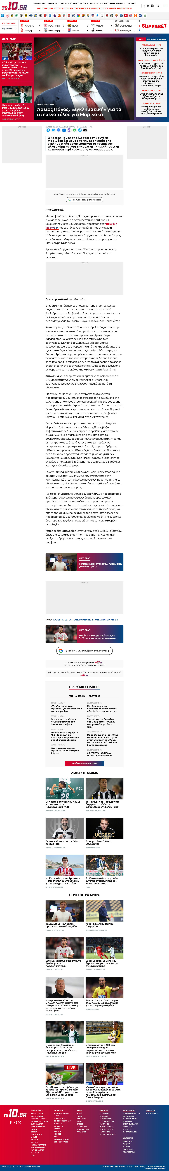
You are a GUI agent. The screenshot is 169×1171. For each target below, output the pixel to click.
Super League (37, 1113)
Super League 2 (37, 1116)
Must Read (94, 696)
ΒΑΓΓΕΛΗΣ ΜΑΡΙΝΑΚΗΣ (80, 619)
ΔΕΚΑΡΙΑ (84, 3)
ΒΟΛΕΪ (68, 3)
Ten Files (150, 1110)
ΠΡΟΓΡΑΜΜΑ (109, 8)
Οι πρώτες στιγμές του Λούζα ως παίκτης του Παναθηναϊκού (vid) (151, 65)
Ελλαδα (57, 1129)
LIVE (67, 8)
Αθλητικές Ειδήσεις (80, 672)
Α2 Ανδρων (58, 1126)
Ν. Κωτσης (104, 1124)
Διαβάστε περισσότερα (84, 763)
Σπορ (79, 1110)
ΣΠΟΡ (61, 3)
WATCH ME (109, 3)
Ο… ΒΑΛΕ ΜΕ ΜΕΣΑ (130, 1132)
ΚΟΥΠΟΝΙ (59, 8)
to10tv (126, 1144)
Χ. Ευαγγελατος (106, 1126)
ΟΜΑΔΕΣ (120, 3)
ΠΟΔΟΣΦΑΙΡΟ (39, 3)
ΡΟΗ (39, 8)
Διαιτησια (35, 1153)
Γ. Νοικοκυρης (106, 1119)
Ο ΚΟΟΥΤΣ (127, 1129)
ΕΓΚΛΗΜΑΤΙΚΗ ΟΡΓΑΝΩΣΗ (105, 619)
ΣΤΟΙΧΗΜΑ (48, 8)
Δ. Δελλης (104, 1116)
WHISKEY (161, 1169)
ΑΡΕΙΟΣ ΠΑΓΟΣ (60, 619)
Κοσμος (34, 1142)
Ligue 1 (34, 1137)
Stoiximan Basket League (62, 1114)
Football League (38, 1119)
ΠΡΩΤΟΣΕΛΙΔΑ (124, 8)
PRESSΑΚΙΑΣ (128, 1126)
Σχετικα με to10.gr (123, 1166)
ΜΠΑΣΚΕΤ (52, 3)
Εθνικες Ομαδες (38, 1147)
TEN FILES (131, 3)
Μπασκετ (58, 1110)
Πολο (79, 1116)
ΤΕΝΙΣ (76, 3)
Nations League (38, 1150)
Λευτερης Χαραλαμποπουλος (60, 127)
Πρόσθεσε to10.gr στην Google (86, 200)
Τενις (79, 1121)
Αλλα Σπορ (81, 1132)
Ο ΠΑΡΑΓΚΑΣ (128, 1121)
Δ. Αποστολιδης (107, 1129)
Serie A (34, 1132)
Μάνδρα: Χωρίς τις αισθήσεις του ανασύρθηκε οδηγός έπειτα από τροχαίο (151, 110)
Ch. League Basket (62, 1121)
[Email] (85, 130)
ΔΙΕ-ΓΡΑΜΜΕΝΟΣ (130, 1119)
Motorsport (83, 1129)
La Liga (34, 1129)
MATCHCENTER (78, 8)
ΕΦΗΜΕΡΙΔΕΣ (128, 1149)
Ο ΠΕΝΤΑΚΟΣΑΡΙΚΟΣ (131, 1113)
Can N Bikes (82, 1126)
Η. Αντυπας (105, 1132)
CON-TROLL (128, 1141)
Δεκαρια (103, 1110)
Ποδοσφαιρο (37, 1110)
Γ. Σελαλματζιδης (108, 1121)
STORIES (126, 1147)
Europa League (37, 1124)
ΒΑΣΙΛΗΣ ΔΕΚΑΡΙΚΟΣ (131, 1124)
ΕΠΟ (32, 1155)
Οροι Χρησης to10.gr (143, 1166)
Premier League (38, 1126)
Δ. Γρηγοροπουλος (108, 1134)
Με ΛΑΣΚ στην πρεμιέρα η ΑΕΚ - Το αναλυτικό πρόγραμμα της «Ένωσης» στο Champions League (151, 81)
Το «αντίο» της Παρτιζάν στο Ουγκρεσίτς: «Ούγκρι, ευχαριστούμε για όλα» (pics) (101, 723)
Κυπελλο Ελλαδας (38, 1145)
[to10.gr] (14, 6)
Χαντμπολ (82, 1119)
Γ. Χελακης (104, 1113)
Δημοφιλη (80, 696)
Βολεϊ (79, 1113)
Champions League (39, 1121)
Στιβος (80, 1124)
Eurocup (58, 1123)
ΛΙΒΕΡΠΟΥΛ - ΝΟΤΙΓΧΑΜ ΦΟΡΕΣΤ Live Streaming (99, 754)
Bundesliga (36, 1134)
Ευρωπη (34, 1140)
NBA (55, 1136)
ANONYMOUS (96, 3)
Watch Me (128, 1138)
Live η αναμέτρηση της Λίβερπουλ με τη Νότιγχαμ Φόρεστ (151, 96)
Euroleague (59, 1118)
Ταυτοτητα (108, 1166)
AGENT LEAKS (128, 1116)
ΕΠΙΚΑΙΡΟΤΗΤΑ (152, 1113)
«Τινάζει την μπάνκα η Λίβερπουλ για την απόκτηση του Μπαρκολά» (151, 51)
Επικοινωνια (159, 1166)
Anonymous (129, 1110)
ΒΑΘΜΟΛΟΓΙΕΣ (94, 8)
